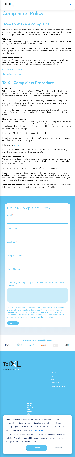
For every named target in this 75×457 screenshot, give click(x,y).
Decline (58, 447)
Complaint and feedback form (15, 69)
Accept (36, 447)
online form (19, 145)
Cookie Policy (37, 430)
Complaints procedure (12, 74)
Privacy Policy (54, 376)
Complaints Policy (55, 382)
